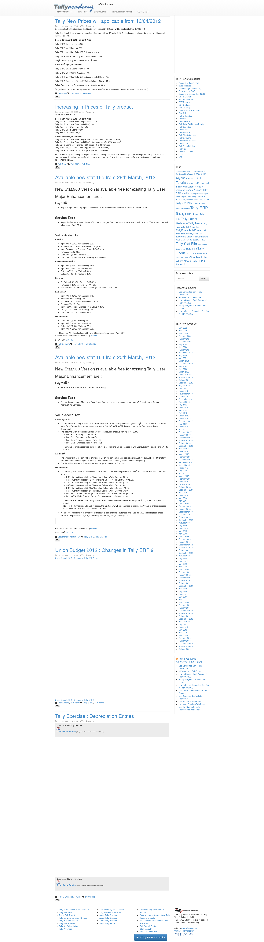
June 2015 (183, 467)
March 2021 (184, 360)
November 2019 (186, 377)
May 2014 (183, 498)
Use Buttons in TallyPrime (190, 701)
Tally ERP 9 (76, 93)
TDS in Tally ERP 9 (199, 253)
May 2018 (183, 410)
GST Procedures (186, 99)
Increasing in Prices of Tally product (94, 106)
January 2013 (185, 542)
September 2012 (186, 553)
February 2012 (185, 572)
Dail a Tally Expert (67, 915)
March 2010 (184, 635)
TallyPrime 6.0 (195, 233)
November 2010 (186, 613)
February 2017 (185, 432)
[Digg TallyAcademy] (99, 6)
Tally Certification (183, 208)
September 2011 (186, 585)
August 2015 (184, 465)
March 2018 (184, 415)
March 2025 (184, 333)
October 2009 (185, 649)
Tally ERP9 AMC (66, 912)
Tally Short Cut (191, 240)
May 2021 (183, 358)
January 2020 (185, 374)
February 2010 (185, 638)
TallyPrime (183, 143)
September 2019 (186, 382)
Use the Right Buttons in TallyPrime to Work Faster (190, 708)
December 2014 (186, 484)
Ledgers (195, 194)
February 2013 (185, 539)
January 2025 (185, 338)
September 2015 (186, 462)
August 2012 (184, 555)
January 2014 (185, 509)
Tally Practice (76, 896)
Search (204, 278)
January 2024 (185, 349)
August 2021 (184, 355)
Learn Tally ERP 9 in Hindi (192, 191)
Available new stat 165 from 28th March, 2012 (105, 176)
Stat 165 (69, 339)
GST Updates (184, 104)
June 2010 (183, 627)
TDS (180, 154)
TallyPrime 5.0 (182, 233)
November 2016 (186, 440)
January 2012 (185, 574)
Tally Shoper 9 (180, 240)
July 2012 (183, 558)
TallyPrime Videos (185, 236)
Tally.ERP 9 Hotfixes (187, 140)
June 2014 (183, 495)
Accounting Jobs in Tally (189, 83)
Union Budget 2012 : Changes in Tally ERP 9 (104, 549)
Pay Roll (182, 113)
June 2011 (183, 594)
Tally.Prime (204, 199)
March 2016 (184, 454)
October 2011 (185, 583)
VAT (180, 157)
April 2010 (183, 632)
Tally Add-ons (200, 203)
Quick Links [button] (143, 11)
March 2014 (184, 503)
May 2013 (183, 531)
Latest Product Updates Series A (189, 188)
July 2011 (183, 591)
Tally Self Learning (201, 237)
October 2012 (185, 550)
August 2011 (184, 588)
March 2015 (184, 476)
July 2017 (183, 423)
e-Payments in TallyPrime (190, 297)
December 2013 (186, 511)
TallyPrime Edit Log (187, 146)
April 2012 (183, 566)
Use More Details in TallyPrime (192, 704)
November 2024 (186, 341)
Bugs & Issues (185, 85)
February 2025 (185, 336)
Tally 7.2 (181, 203)
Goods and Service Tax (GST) (192, 94)
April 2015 (183, 473)
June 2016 (183, 451)
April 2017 (183, 429)
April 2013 (183, 533)
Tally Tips (191, 248)
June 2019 (183, 391)
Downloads (90, 896)
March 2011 (184, 602)
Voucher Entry (199, 257)
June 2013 (183, 528)
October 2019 (185, 380)
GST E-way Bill (185, 96)
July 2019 (183, 388)
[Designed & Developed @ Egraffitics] (184, 934)
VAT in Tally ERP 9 (183, 257)
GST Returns (184, 102)
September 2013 (186, 520)
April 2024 (183, 347)
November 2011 (186, 580)
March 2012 (184, 569)
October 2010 (185, 616)
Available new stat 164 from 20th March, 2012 (105, 356)
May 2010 (183, 629)
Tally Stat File (90, 343)
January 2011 (185, 607)
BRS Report (188, 174)
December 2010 (186, 610)
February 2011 (185, 605)
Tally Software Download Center (73, 917)
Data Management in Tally (69, 536)
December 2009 (186, 643)
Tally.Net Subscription (190, 199)
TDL (188, 253)
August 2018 (184, 402)
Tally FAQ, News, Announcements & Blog (189, 660)
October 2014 (185, 487)
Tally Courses (82, 11)
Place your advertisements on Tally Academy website (155, 916)
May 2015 (183, 470)
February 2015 (185, 478)
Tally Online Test (192, 227)
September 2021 (186, 352)
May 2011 (183, 596)
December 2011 (186, 577)
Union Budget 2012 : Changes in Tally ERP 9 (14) (76, 558)
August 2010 (184, 621)
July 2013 (183, 525)
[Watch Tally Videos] (97, 6)
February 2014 (185, 506)
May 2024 (183, 344)
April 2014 (183, 500)
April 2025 (183, 330)
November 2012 (186, 547)
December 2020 (186, 363)
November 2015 (186, 459)
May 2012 (183, 563)
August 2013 (184, 522)
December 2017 (186, 421)
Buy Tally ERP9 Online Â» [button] (150, 937)
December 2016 (186, 437)
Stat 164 (69, 532)
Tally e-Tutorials (185, 115)
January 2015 (185, 481)
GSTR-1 (191, 178)
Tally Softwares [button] (99, 11)
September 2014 (186, 489)
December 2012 (186, 544)
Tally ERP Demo (189, 214)
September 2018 (186, 399)
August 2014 (184, 492)
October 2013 (185, 517)
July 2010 (183, 624)
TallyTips (182, 148)
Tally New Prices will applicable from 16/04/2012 (108, 20)
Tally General (63, 702)
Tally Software (64, 343)
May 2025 (183, 327)
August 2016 (184, 448)
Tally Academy (87, 26)
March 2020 (184, 371)
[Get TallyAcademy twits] (98, 6)
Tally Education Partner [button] (122, 11)
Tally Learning (185, 126)
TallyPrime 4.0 (197, 230)
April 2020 (183, 369)
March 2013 (184, 536)
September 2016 (186, 445)
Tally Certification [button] (63, 11)
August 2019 (184, 385)
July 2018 (183, 404)
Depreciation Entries (66, 731)
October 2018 (185, 396)
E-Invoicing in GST (187, 91)
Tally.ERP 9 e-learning (188, 197)
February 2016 (185, 456)
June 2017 (183, 426)
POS (200, 193)
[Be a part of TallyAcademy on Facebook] (96, 6)
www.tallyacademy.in (190, 928)
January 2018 (185, 418)
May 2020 (183, 366)
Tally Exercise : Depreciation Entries (94, 715)
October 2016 (185, 443)
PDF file (93, 335)
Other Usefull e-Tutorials (189, 110)
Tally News (62, 93)
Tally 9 (190, 203)
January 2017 (185, 434)
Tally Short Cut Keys (187, 135)
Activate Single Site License (186, 171)
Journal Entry (63, 896)
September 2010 (186, 618)
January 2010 (185, 640)
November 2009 (186, 646)
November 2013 (186, 514)
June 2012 (183, 561)
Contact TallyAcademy (184, 930)
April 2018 (183, 412)
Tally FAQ (183, 118)
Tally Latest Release (186, 220)
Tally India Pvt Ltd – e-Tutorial (191, 124)
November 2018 (186, 393)
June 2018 (183, 407)
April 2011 (183, 599)
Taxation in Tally (186, 151)
